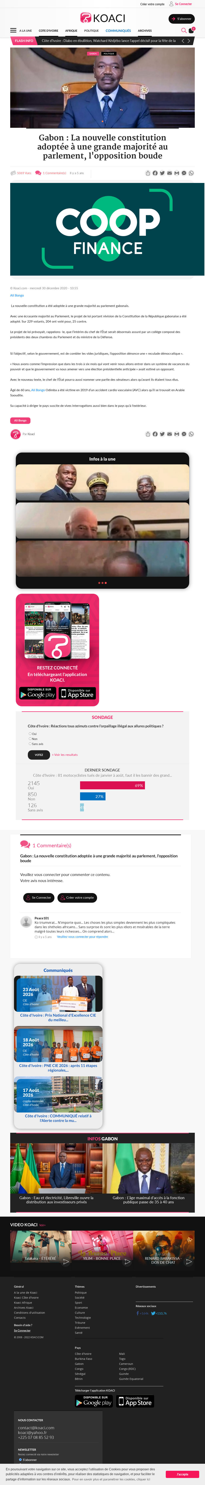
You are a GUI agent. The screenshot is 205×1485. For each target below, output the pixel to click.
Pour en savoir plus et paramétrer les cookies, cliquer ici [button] (111, 1479)
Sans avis (37, 744)
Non (34, 739)
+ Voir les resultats (65, 754)
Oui (34, 734)
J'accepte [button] (182, 1474)
